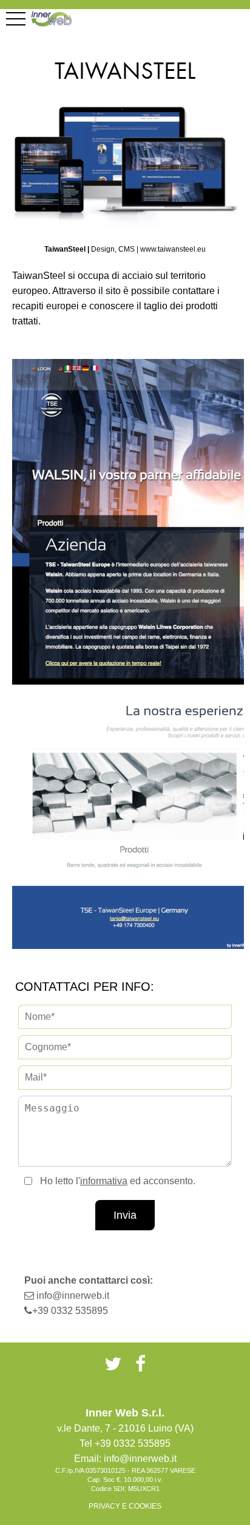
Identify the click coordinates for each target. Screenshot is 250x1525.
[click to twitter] (112, 1364)
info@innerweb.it (72, 1295)
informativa (103, 1181)
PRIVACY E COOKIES (125, 1506)
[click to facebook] (140, 1364)
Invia (125, 1215)
